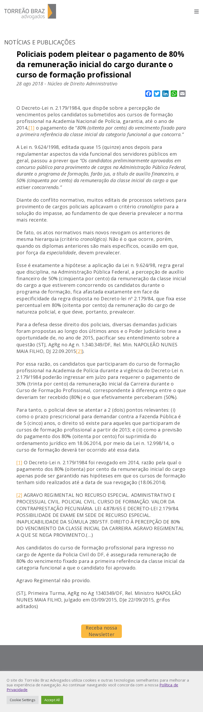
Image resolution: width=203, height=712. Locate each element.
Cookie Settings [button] (22, 699)
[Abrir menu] (194, 11)
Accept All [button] (52, 699)
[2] (79, 351)
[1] (32, 128)
